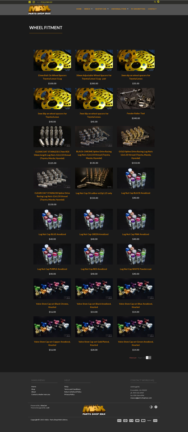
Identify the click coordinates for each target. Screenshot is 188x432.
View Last (132, 358)
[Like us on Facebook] (30, 2)
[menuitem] (78, 9)
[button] (154, 1)
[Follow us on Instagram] (34, 2)
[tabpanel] (94, 205)
